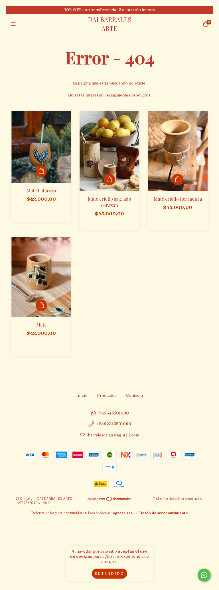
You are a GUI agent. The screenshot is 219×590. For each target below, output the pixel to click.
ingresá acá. (122, 513)
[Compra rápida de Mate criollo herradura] (177, 179)
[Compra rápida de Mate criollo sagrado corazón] (109, 179)
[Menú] (13, 23)
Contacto (134, 395)
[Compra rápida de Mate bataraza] (41, 171)
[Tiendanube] (110, 500)
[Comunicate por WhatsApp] (204, 575)
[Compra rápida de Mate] (41, 305)
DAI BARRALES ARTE (109, 24)
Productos (107, 395)
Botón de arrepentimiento (163, 513)
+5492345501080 (114, 424)
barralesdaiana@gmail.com (114, 435)
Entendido (109, 573)
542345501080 (114, 413)
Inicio (82, 395)
